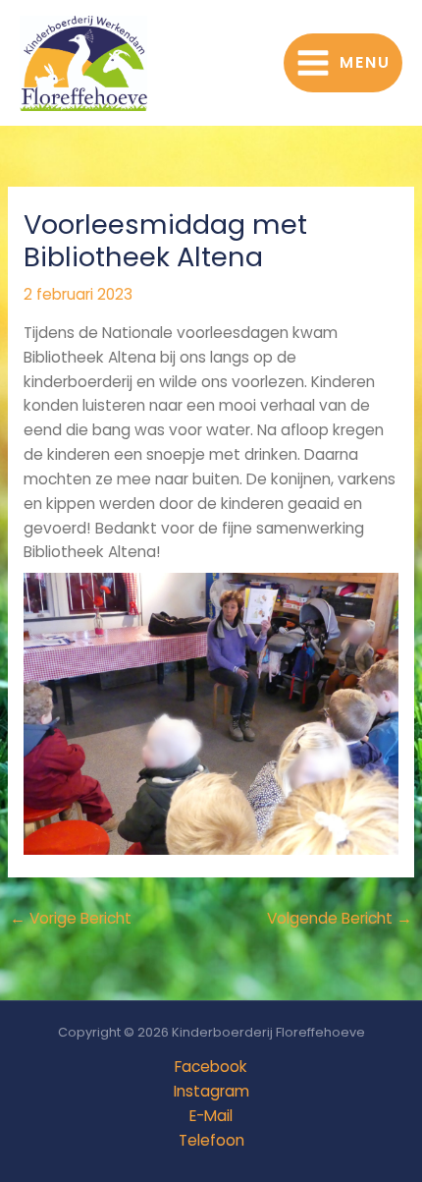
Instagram (211, 1091)
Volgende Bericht (339, 918)
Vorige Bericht (71, 918)
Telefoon (211, 1140)
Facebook (211, 1066)
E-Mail (211, 1115)
